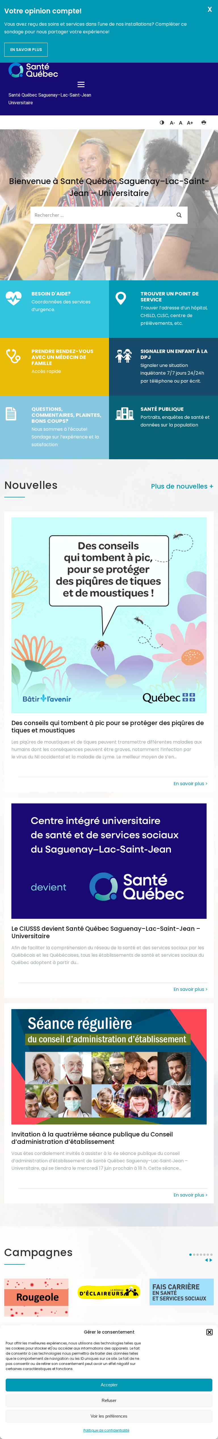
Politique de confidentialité (106, 1430)
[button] (209, 1332)
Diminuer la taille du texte (172, 121)
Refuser (109, 1400)
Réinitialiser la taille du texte (180, 121)
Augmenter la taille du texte (190, 121)
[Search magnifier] (179, 215)
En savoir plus (26, 49)
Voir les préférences (109, 1416)
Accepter (109, 1384)
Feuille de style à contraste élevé (162, 121)
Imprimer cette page (204, 121)
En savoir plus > (191, 783)
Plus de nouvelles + (182, 486)
